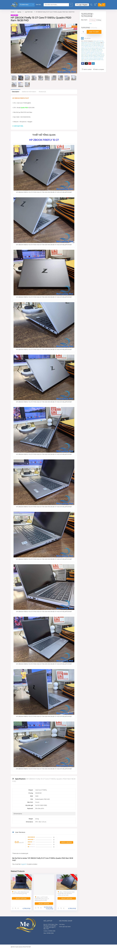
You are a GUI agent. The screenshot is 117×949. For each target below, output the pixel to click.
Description (15, 91)
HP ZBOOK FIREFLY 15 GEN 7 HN (94, 55)
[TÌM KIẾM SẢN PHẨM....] (71, 4)
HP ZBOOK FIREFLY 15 (96, 43)
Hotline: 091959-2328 (49, 931)
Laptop (19, 12)
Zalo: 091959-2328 (49, 933)
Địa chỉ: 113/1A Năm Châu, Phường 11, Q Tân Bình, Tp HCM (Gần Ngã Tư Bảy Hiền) (51, 926)
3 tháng (92, 20)
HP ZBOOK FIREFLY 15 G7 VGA (92, 52)
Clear (90, 23)
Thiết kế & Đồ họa (85, 42)
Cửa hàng (61, 924)
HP (85, 38)
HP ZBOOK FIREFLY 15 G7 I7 (96, 48)
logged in (24, 864)
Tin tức (38, 4)
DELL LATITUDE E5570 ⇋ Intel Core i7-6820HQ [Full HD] (42, 898)
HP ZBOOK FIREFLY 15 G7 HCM (90, 46)
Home (12, 12)
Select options (21, 898)
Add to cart (94, 32)
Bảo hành (84, 20)
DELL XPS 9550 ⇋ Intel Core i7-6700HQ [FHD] (20, 892)
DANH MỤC (24, 4)
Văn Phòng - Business (95, 42)
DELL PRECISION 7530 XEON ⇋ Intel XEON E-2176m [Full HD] (66, 893)
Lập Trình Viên (29, 12)
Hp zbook (88, 43)
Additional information (29, 91)
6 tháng (98, 20)
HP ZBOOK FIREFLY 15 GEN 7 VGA (95, 59)
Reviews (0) (42, 91)
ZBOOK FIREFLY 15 (85, 61)
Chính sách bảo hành (65, 926)
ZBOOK (88, 38)
